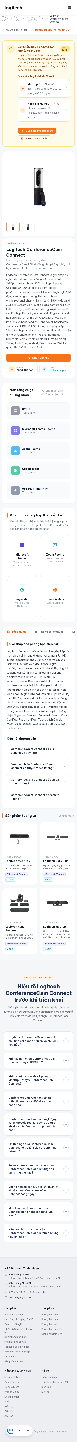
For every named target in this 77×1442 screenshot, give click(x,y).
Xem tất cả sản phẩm (36, 138)
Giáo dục (9, 1406)
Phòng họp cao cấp (52, 1329)
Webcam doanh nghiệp (17, 1351)
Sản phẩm (17, 19)
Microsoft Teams (13, 1377)
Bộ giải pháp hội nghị (15, 1337)
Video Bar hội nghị (17, 29)
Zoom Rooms (11, 1382)
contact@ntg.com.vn (20, 1297)
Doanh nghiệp (12, 1396)
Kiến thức (46, 1386)
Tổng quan (18, 631)
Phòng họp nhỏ (49, 1314)
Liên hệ (45, 1391)
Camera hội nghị (13, 1324)
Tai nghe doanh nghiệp (17, 1346)
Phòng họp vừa (49, 1319)
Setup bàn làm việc (51, 1334)
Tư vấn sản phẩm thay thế (38, 130)
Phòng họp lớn (49, 1324)
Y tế (6, 1401)
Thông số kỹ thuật (51, 631)
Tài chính (9, 1411)
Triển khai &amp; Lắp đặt (54, 1382)
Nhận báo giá (40, 357)
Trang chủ (5, 19)
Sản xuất (9, 1416)
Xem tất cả (64, 815)
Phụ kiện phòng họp (15, 1341)
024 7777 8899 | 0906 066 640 (27, 1291)
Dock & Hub (10, 1356)
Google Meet (11, 1386)
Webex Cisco (11, 1391)
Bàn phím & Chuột (14, 1361)
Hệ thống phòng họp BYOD (34, 19)
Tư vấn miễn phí (50, 1377)
